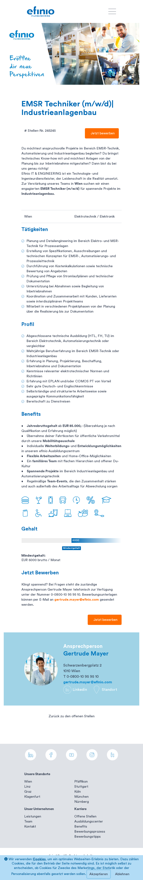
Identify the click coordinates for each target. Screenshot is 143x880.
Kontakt (30, 826)
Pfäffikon (81, 781)
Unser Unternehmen (39, 809)
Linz (27, 786)
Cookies (39, 859)
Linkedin (80, 690)
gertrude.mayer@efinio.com (76, 599)
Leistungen (32, 816)
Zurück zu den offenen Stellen (72, 716)
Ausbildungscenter (88, 821)
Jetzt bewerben (102, 133)
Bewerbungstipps (87, 836)
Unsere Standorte (37, 774)
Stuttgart (81, 786)
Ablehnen (122, 874)
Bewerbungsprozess (89, 831)
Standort (109, 690)
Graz (27, 791)
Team (28, 821)
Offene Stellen (85, 816)
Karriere (80, 809)
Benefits (80, 826)
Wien (28, 781)
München (81, 796)
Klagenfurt (32, 796)
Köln (77, 791)
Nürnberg (81, 801)
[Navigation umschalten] (112, 11)
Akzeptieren (98, 874)
